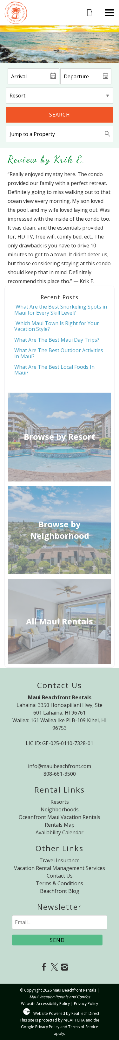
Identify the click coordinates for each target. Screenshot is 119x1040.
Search (59, 114)
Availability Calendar (59, 832)
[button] (109, 12)
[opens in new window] (44, 967)
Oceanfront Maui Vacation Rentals (59, 817)
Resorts (59, 801)
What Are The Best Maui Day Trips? (56, 339)
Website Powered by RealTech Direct (66, 1013)
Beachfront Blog (59, 890)
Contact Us (60, 875)
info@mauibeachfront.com (59, 766)
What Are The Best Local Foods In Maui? (54, 369)
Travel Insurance (59, 860)
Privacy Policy (86, 1003)
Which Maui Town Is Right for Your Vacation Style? (56, 326)
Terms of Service (83, 1026)
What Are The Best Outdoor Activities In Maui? (58, 353)
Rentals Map (60, 824)
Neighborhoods (60, 809)
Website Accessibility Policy (45, 1003)
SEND (57, 940)
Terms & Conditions (59, 883)
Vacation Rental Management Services (59, 868)
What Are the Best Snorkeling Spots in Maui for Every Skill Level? (60, 309)
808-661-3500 (59, 773)
